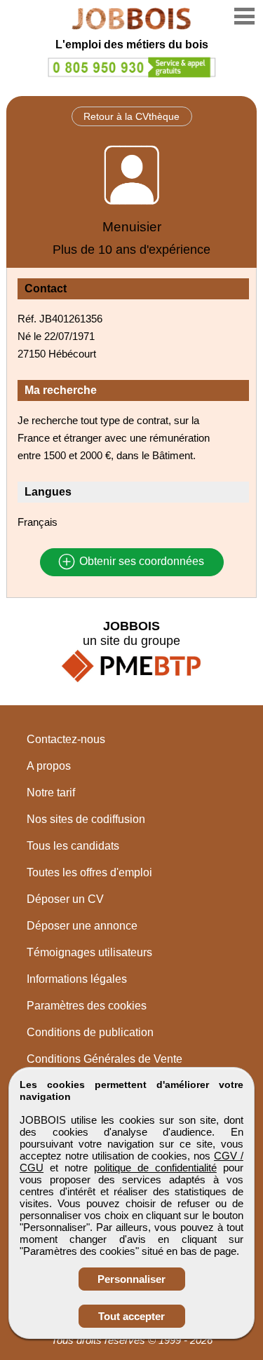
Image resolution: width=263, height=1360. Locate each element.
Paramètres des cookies (87, 1006)
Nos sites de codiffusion (86, 819)
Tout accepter (131, 1316)
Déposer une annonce (82, 926)
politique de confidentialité (155, 1168)
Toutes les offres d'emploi (89, 872)
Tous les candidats (73, 846)
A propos (49, 766)
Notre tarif (51, 792)
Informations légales (77, 979)
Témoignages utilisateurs (89, 952)
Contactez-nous (66, 739)
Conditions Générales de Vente (104, 1059)
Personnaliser (131, 1279)
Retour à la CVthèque (131, 116)
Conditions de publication (90, 1032)
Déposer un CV (65, 899)
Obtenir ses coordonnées (140, 562)
